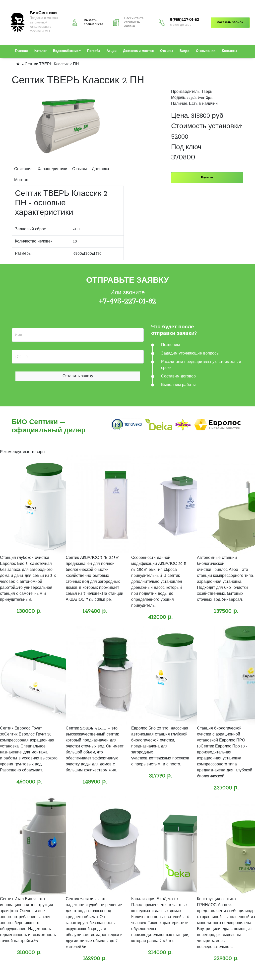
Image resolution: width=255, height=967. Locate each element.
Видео (185, 51)
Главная (21, 51)
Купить (207, 177)
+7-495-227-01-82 (127, 301)
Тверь (206, 92)
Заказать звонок (230, 22)
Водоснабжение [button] (65, 51)
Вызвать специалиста (93, 22)
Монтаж (21, 180)
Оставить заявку (78, 376)
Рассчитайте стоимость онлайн (133, 22)
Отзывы (166, 51)
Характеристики (52, 169)
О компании (205, 51)
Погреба (93, 51)
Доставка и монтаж (138, 51)
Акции (112, 51)
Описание (23, 169)
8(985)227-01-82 (184, 19)
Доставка (100, 169)
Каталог (40, 51)
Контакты (229, 51)
